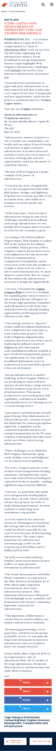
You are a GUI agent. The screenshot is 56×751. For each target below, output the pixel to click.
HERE (27, 109)
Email (26, 691)
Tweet (26, 708)
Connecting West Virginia (20, 720)
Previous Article (16, 741)
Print (26, 682)
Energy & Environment (26, 717)
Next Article (40, 741)
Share (26, 699)
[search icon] (43, 4)
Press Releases (18, 11)
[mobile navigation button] (51, 4)
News (4, 11)
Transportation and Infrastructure (26, 724)
